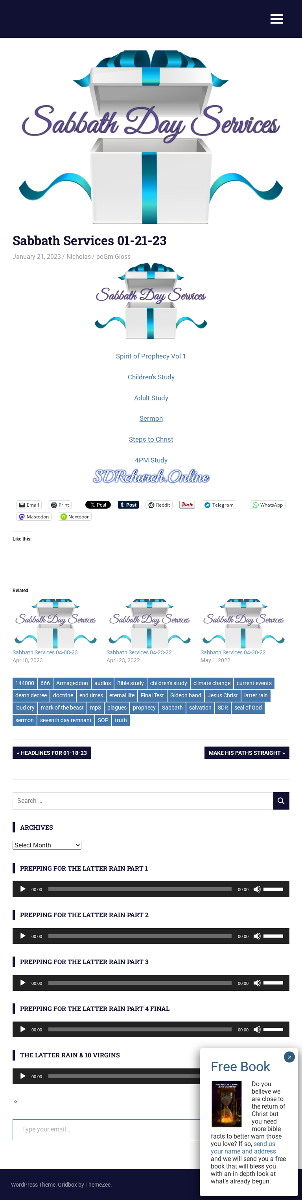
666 (45, 683)
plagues (117, 707)
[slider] (274, 888)
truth (121, 720)
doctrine (63, 695)
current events (254, 683)
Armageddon (72, 683)
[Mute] (257, 889)
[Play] (23, 889)
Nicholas (78, 256)
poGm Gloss (113, 256)
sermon (24, 720)
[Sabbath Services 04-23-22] (150, 623)
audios (102, 683)
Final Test (152, 695)
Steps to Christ (151, 439)
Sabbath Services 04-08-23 (45, 652)
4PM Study (151, 460)
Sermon (151, 418)
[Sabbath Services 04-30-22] (244, 623)
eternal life (121, 695)
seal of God (248, 707)
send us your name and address (243, 1147)
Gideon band (185, 695)
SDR (223, 707)
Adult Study (151, 398)
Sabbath (172, 707)
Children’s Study (151, 377)
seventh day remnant (66, 720)
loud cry (25, 707)
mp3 (95, 707)
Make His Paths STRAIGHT (244, 754)
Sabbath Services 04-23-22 (139, 652)
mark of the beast (62, 707)
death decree (31, 695)
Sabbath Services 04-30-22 (233, 652)
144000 (24, 683)
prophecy (144, 707)
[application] (151, 889)
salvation (200, 707)
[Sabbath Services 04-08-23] (56, 623)
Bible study (130, 683)
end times (91, 695)
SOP (103, 720)
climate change (211, 683)
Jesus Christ (223, 695)
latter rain (256, 695)
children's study (168, 683)
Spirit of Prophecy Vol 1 (151, 356)
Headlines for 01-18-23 (53, 754)
